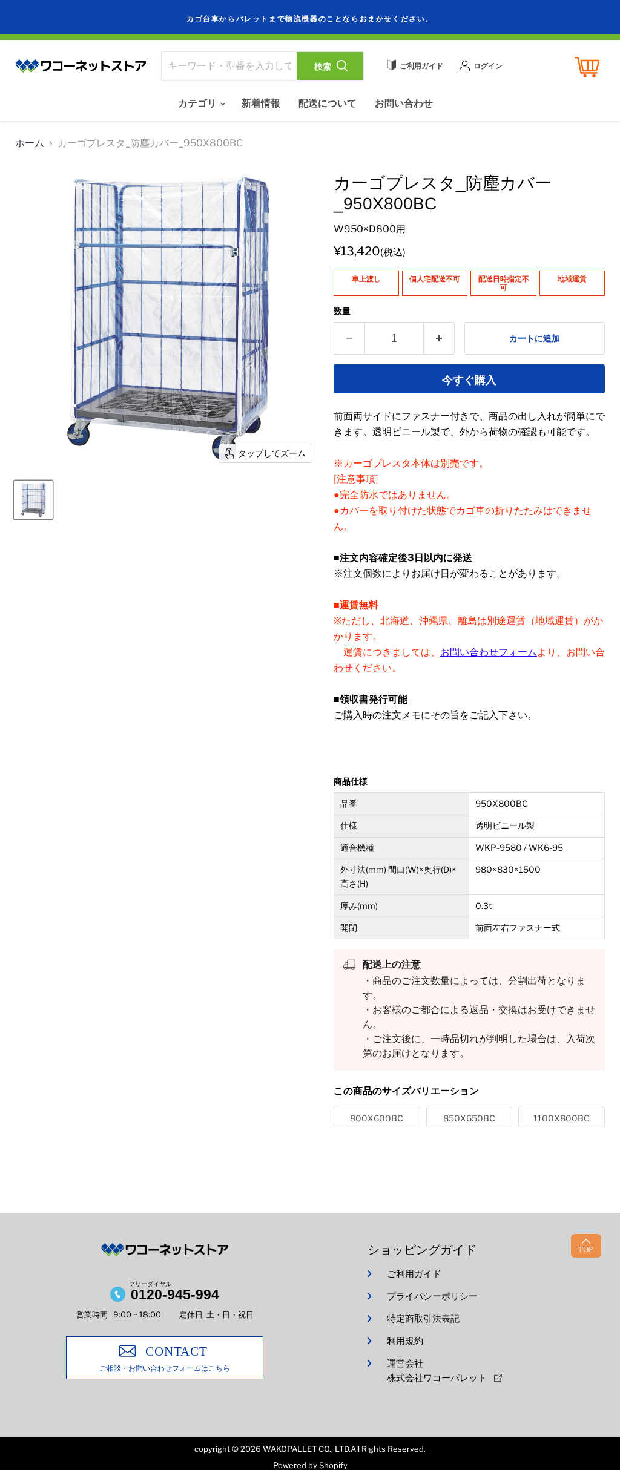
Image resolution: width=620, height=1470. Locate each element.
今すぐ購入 (469, 379)
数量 (342, 311)
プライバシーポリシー (432, 1296)
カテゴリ (198, 103)
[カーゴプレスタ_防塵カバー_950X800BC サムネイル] (33, 500)
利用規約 (405, 1341)
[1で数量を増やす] (439, 338)
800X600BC (376, 1118)
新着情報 (261, 103)
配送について (327, 103)
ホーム (29, 143)
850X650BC (469, 1118)
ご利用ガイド (414, 1273)
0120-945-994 (175, 1294)
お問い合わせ (404, 103)
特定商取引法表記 (423, 1318)
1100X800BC (561, 1118)
